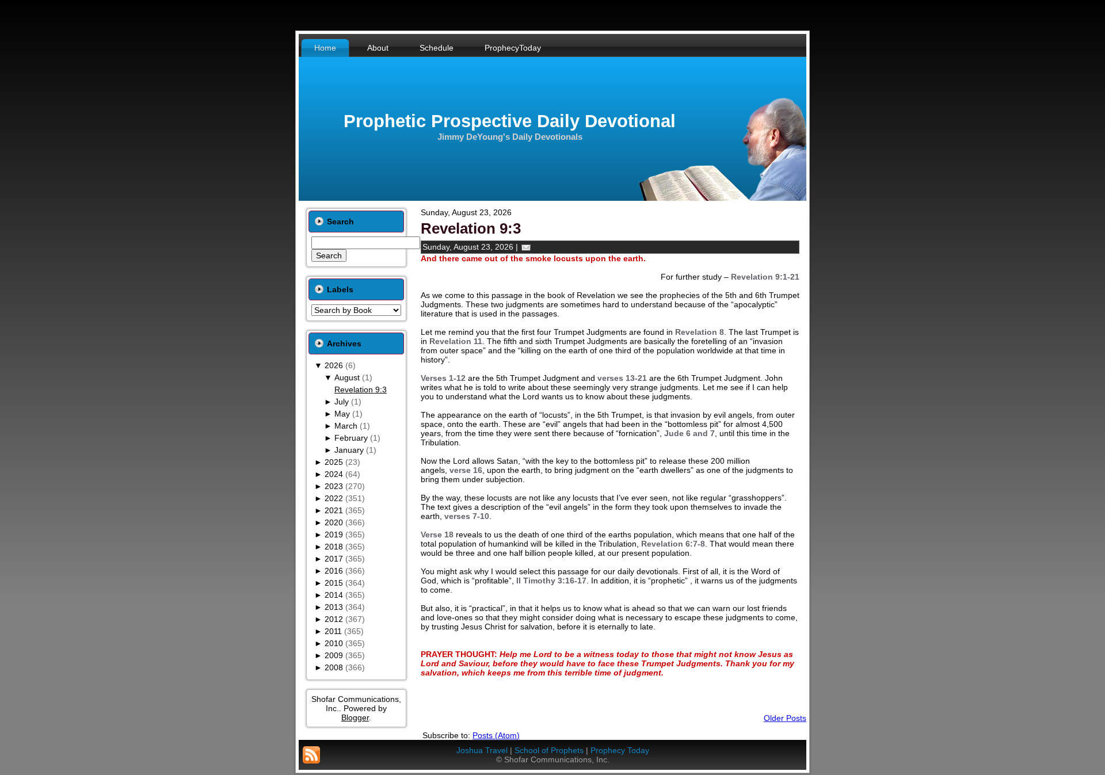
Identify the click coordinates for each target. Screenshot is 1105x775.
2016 (334, 570)
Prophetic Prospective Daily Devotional (510, 121)
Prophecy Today (619, 750)
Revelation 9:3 (360, 389)
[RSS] (311, 755)
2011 (333, 631)
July (341, 401)
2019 (334, 534)
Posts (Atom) (496, 735)
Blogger (355, 717)
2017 (334, 558)
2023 (334, 486)
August (347, 377)
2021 (334, 510)
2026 (334, 365)
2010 (334, 643)
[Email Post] (526, 246)
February (351, 437)
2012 (334, 619)
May (342, 413)
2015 (334, 582)
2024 (334, 474)
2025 (334, 462)
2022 (334, 498)
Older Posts (785, 718)
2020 (334, 522)
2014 (334, 595)
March (345, 425)
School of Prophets (549, 750)
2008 (334, 667)
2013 (334, 607)
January (349, 450)
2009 (334, 655)
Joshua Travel (482, 750)
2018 (334, 546)
